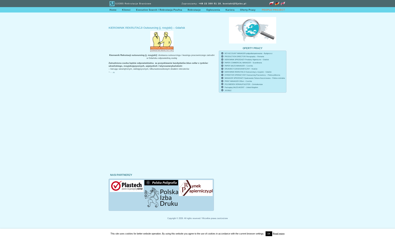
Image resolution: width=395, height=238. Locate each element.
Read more (279, 233)
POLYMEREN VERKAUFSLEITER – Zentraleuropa (244, 84)
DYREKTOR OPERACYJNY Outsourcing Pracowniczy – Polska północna (252, 75)
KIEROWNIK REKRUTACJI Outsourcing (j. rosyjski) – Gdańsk (147, 27)
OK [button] (268, 234)
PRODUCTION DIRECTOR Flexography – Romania (244, 56)
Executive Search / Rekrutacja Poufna (159, 9)
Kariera (230, 9)
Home (113, 9)
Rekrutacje (194, 9)
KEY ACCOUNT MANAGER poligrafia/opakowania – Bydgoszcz (248, 53)
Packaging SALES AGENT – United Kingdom (241, 87)
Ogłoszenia (213, 9)
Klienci (126, 9)
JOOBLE (228, 90)
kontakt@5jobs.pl (234, 3)
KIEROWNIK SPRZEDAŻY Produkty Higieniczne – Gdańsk (247, 60)
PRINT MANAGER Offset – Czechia (238, 81)
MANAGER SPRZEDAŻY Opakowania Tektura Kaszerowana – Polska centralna (255, 78)
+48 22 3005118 (210, 3)
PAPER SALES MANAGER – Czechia (239, 66)
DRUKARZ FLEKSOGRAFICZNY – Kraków (241, 69)
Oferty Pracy (248, 9)
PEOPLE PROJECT (273, 9)
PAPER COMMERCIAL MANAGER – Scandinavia (243, 63)
